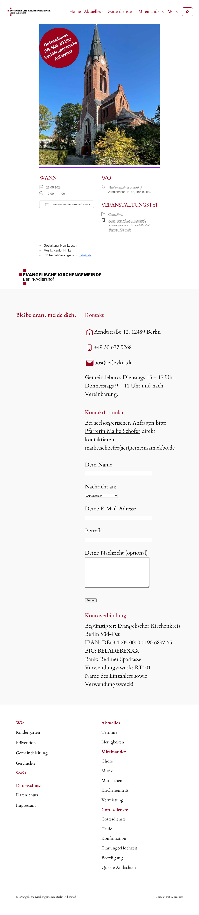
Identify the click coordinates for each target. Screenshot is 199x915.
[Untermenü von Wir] (177, 12)
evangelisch (123, 221)
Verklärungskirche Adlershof (125, 187)
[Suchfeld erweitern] (187, 11)
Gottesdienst (115, 214)
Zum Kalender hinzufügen (69, 204)
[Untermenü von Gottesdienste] (134, 12)
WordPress (177, 897)
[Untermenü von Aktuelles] (103, 12)
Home (75, 11)
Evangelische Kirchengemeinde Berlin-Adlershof (129, 223)
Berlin (111, 221)
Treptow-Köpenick (119, 230)
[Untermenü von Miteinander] (163, 12)
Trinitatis (85, 255)
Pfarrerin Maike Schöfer (112, 431)
